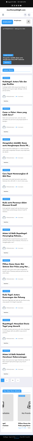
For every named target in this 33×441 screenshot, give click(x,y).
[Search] (25, 15)
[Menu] (3, 15)
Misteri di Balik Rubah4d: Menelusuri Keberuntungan (15, 355)
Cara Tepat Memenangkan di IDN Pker (15, 174)
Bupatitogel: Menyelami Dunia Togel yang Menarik (16, 324)
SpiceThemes (16, 438)
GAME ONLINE (6, 77)
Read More (27, 62)
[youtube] (20, 5)
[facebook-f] (12, 5)
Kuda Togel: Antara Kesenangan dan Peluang (14, 296)
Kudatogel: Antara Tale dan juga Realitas (15, 82)
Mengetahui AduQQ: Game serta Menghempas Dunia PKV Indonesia (16, 144)
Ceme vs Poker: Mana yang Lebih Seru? (15, 113)
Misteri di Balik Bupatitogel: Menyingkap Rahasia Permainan (15, 234)
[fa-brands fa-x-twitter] (14, 5)
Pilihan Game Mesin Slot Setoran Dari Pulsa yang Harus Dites (16, 265)
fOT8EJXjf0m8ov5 (28, 29)
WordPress (18, 437)
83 (12, 380)
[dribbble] (16, 5)
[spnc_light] (29, 14)
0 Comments (20, 96)
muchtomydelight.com (16, 9)
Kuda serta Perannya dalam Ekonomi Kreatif (15, 203)
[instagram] (18, 5)
